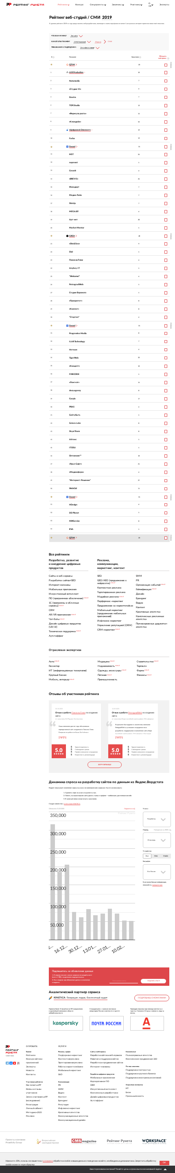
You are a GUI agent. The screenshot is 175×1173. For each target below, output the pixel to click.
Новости (30, 1070)
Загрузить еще (104, 765)
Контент (62, 1097)
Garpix (72, 399)
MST (71, 154)
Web (156, 856)
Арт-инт (73, 220)
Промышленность (135, 1096)
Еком (128, 1092)
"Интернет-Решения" (80, 480)
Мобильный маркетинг (69, 1070)
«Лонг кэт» (74, 382)
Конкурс (79, 5)
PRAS (71, 407)
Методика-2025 (34, 1112)
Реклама (30, 1116)
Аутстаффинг (96, 1101)
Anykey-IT (74, 268)
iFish (71, 529)
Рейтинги (30, 1055)
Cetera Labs (75, 423)
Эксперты (164, 5)
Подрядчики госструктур (138, 1070)
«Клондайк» (75, 122)
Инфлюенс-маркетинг (69, 1108)
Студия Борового (77, 293)
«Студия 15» (75, 89)
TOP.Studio (74, 105)
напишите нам (157, 885)
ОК (164, 1163)
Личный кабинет (34, 1108)
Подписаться (153, 981)
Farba (72, 138)
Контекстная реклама (68, 1059)
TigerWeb (74, 358)
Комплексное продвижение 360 (141, 1059)
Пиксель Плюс (76, 260)
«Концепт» (74, 366)
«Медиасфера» (76, 472)
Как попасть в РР (33, 1085)
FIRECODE (74, 374)
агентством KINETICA (72, 804)
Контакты (31, 1074)
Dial (71, 252)
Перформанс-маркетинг (70, 1055)
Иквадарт (74, 187)
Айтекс (73, 439)
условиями (48, 1161)
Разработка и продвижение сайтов (106, 1063)
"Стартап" (74, 317)
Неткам (73, 350)
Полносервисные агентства (139, 1055)
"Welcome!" (74, 276)
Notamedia (74, 81)
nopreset (73, 163)
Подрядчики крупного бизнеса (140, 1074)
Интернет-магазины (100, 1067)
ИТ (127, 1088)
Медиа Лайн (75, 195)
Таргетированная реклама (70, 1063)
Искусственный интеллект (103, 1089)
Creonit (72, 171)
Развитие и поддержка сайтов (104, 1059)
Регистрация (32, 1105)
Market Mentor (76, 228)
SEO (60, 1074)
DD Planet (74, 513)
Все (147, 856)
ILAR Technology (77, 342)
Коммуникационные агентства (73, 1116)
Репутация (63, 1105)
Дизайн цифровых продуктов (104, 1097)
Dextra (72, 97)
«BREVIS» (73, 179)
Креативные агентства (68, 1112)
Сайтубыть (74, 415)
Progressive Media (78, 333)
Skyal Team (74, 431)
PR (59, 1085)
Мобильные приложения (102, 1078)
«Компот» (74, 309)
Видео (61, 1093)
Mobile (165, 856)
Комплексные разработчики (104, 1093)
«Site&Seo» (74, 244)
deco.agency (75, 391)
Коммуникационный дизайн (71, 1120)
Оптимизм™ (75, 456)
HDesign (73, 505)
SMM (60, 1089)
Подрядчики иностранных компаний (143, 1078)
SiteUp (72, 203)
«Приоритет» (75, 301)
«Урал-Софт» (75, 464)
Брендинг (63, 1101)
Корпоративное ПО (99, 1081)
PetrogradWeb (76, 284)
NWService (74, 521)
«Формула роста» (77, 114)
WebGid (73, 488)
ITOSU (72, 448)
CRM (92, 1085)
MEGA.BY (74, 211)
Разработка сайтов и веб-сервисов (106, 1055)
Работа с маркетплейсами (70, 1067)
